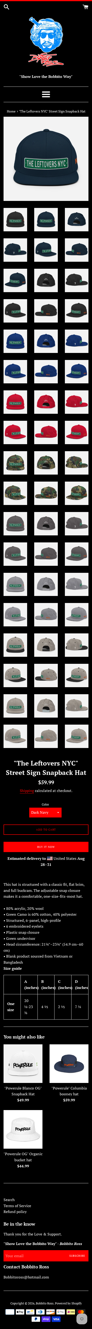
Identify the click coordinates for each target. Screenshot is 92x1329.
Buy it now (46, 847)
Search (9, 1199)
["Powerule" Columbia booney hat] (69, 1063)
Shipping (27, 790)
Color (45, 804)
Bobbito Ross (45, 1303)
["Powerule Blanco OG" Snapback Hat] (23, 1063)
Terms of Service (17, 1205)
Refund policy (15, 1211)
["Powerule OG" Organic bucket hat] (23, 1129)
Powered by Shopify (68, 1303)
